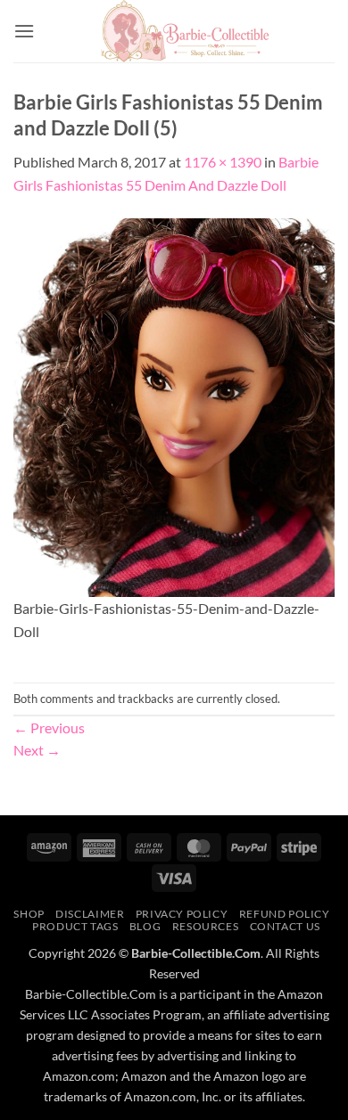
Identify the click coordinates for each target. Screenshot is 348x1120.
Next (37, 749)
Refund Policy (284, 913)
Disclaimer (89, 913)
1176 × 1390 (222, 161)
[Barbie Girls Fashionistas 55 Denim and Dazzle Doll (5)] (174, 404)
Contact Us (285, 926)
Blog (145, 926)
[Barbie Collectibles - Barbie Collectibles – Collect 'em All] (184, 31)
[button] (24, 31)
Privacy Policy (182, 913)
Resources (205, 926)
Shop (28, 913)
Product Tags (75, 926)
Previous (49, 727)
